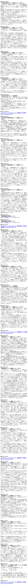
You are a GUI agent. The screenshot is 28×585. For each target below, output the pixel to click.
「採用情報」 (6, 217)
